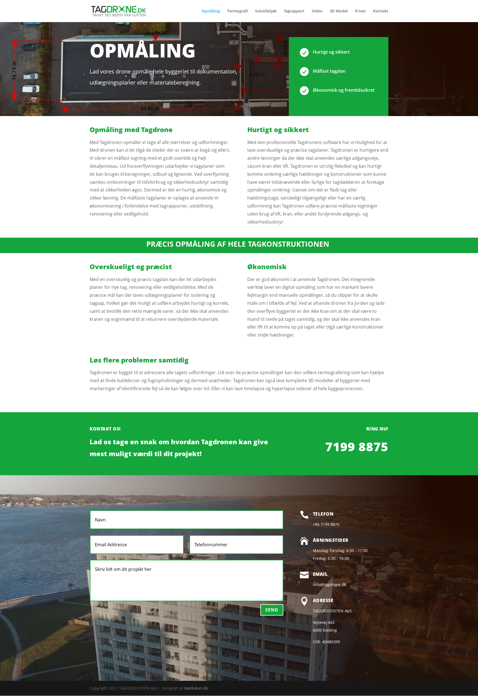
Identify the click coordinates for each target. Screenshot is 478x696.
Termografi (237, 11)
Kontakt (380, 11)
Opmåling (211, 11)
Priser (360, 11)
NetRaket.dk (196, 688)
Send (271, 610)
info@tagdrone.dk (329, 584)
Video (317, 11)
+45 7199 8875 (326, 524)
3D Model (339, 11)
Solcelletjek (266, 11)
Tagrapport (294, 11)
